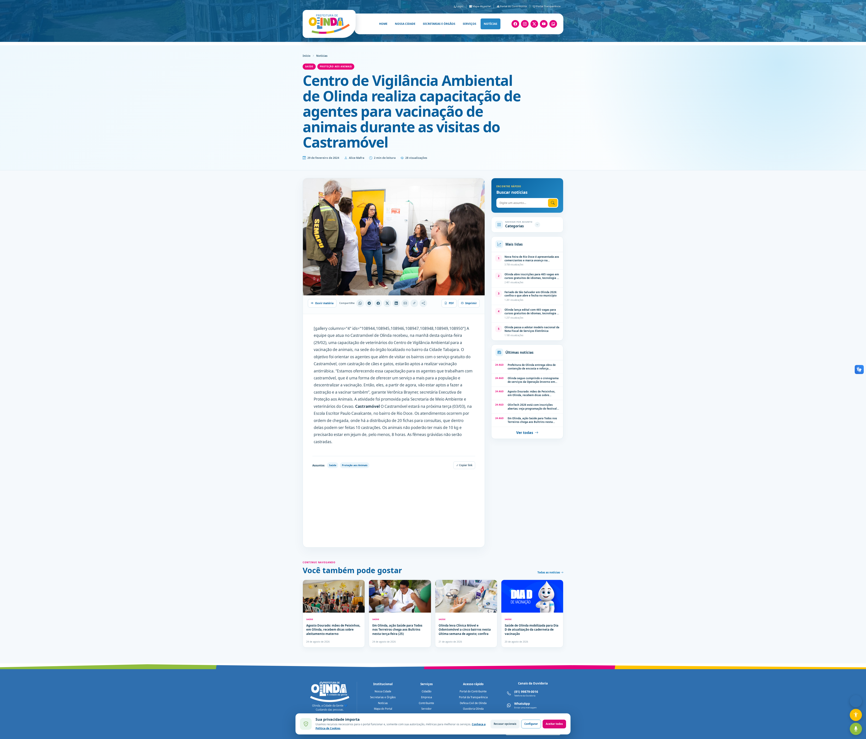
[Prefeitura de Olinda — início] (329, 24)
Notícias (490, 24)
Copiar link (465, 465)
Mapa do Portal (383, 708)
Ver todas (524, 432)
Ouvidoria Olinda (473, 708)
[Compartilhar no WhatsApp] (360, 303)
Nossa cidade (405, 24)
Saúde (309, 66)
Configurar (531, 723)
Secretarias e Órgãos (383, 697)
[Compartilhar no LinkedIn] (396, 303)
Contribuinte (426, 703)
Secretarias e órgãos (439, 24)
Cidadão (426, 691)
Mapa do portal (481, 6)
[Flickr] (553, 24)
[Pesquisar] (552, 203)
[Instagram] (525, 24)
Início (307, 56)
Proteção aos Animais (336, 66)
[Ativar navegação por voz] (856, 729)
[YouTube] (544, 24)
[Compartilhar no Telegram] (369, 303)
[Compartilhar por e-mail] (405, 303)
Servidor (426, 708)
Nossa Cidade (383, 691)
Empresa (426, 697)
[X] (534, 24)
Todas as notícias (549, 572)
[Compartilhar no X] (387, 303)
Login (459, 6)
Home (383, 24)
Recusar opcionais (505, 723)
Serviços (469, 24)
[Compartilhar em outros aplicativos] (423, 303)
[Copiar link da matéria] (414, 303)
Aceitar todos (554, 723)
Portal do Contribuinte (513, 6)
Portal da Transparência (473, 697)
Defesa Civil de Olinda (473, 703)
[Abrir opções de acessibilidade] (856, 715)
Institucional (383, 684)
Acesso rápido (473, 684)
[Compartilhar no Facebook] (378, 303)
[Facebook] (515, 24)
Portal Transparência (547, 6)
